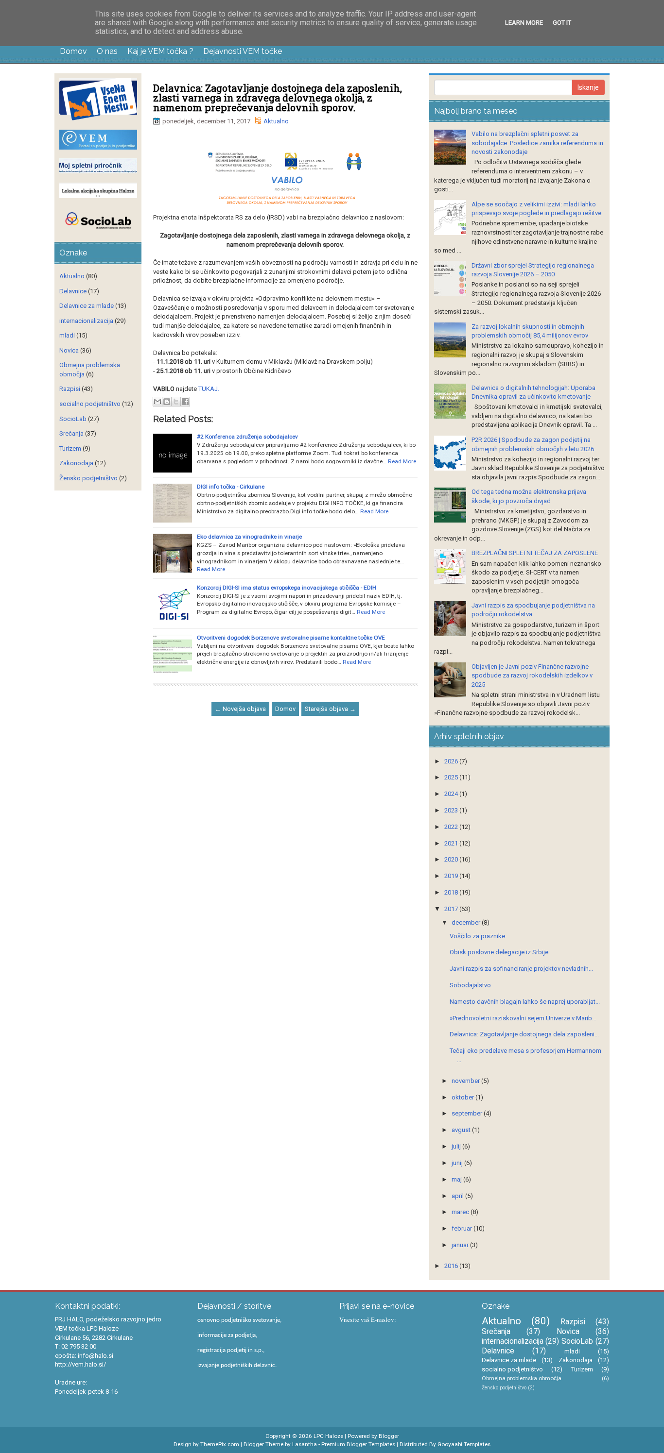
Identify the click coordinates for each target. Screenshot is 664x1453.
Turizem (70, 448)
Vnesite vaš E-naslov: (367, 1319)
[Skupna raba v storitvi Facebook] (185, 401)
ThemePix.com (219, 1444)
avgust (462, 1129)
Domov (73, 51)
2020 (451, 859)
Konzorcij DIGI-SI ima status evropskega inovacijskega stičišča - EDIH (286, 587)
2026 (451, 761)
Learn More (524, 22)
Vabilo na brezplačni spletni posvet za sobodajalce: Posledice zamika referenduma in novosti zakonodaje (537, 142)
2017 (451, 908)
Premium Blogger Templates (358, 1444)
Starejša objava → (330, 708)
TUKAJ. (208, 388)
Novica (69, 350)
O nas (107, 51)
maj (457, 1179)
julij (457, 1146)
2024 (451, 793)
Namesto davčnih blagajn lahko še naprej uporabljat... (525, 1001)
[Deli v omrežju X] (176, 401)
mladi (67, 335)
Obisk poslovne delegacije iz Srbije (499, 952)
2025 (451, 777)
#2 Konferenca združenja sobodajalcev (247, 436)
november (466, 1080)
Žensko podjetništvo (88, 478)
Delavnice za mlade (86, 305)
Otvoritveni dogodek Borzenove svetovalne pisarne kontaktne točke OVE (291, 637)
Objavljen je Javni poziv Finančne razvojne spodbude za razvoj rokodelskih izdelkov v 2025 (532, 675)
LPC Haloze (328, 1436)
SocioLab (73, 418)
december (467, 922)
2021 (451, 843)
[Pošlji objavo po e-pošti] (157, 401)
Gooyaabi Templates (463, 1444)
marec (461, 1212)
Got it (562, 22)
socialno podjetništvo (90, 403)
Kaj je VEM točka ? (160, 51)
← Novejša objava (240, 708)
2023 (451, 810)
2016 (451, 1265)
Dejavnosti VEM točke (242, 51)
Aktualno (276, 121)
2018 (451, 892)
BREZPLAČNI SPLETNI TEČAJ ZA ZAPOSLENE (535, 553)
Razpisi (69, 388)
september (468, 1113)
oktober (463, 1097)
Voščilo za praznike (477, 936)
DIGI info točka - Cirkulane (230, 486)
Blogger (389, 1436)
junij (458, 1162)
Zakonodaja (76, 463)
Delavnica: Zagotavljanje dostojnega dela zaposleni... (524, 1034)
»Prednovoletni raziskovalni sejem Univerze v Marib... (523, 1018)
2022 (451, 826)
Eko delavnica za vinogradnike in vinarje (249, 536)
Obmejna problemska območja (521, 1378)
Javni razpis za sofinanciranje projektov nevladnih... (521, 968)
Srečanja (71, 433)
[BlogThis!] (167, 401)
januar (461, 1245)
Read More (402, 461)
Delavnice (73, 291)
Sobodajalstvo (470, 985)
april (458, 1196)
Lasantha (304, 1444)
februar (462, 1228)
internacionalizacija (86, 320)
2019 (451, 875)
